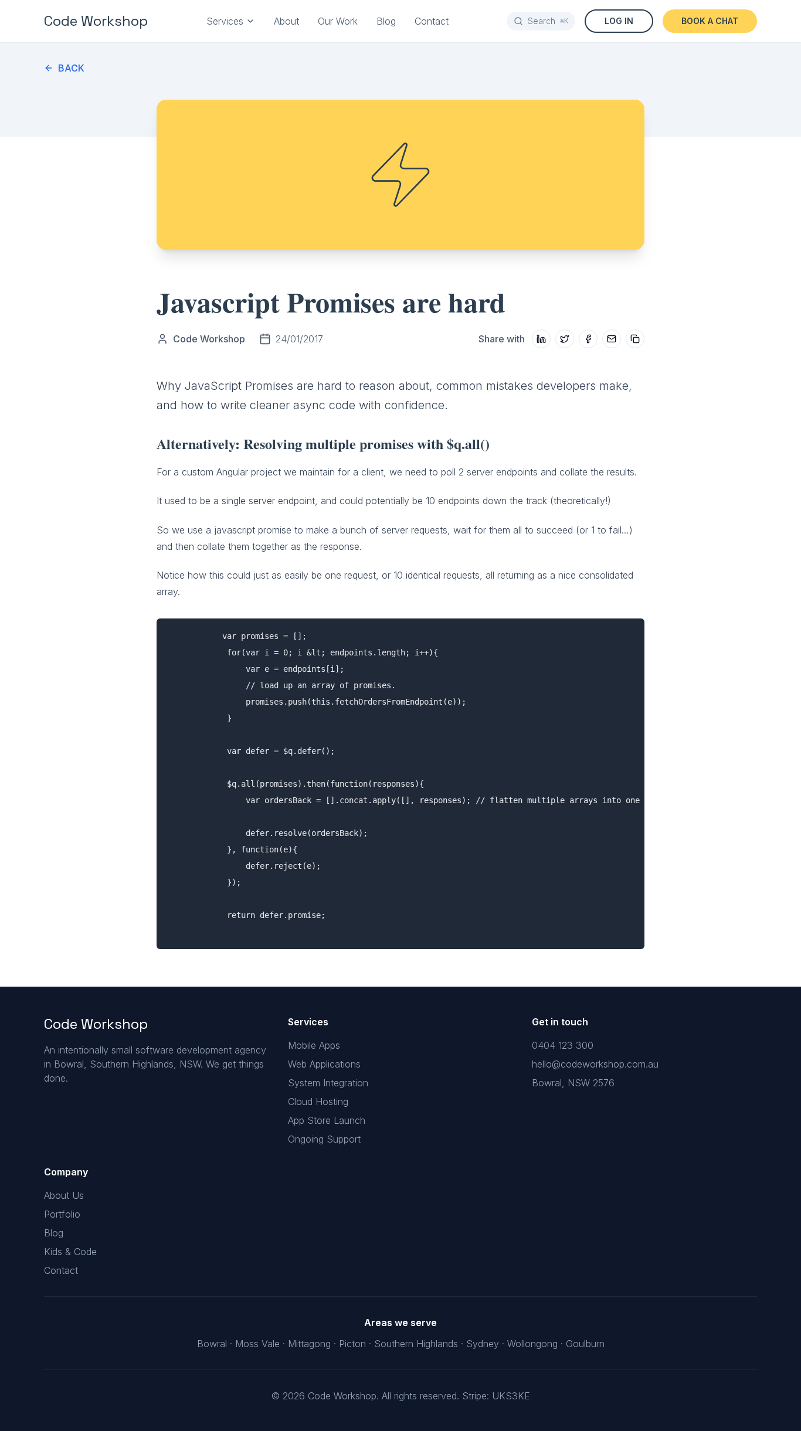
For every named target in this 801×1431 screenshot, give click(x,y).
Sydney (482, 1344)
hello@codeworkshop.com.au (595, 1064)
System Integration (328, 1083)
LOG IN (619, 21)
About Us (64, 1195)
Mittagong (309, 1344)
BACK (71, 68)
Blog (386, 21)
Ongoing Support (324, 1139)
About (286, 21)
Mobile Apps (314, 1045)
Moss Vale (257, 1344)
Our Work (338, 21)
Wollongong (532, 1344)
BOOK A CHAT (709, 21)
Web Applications (324, 1064)
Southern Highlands (416, 1344)
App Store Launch (326, 1120)
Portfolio (62, 1214)
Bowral (212, 1344)
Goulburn (585, 1344)
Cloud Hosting (318, 1101)
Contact (432, 21)
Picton (352, 1344)
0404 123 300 (562, 1045)
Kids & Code (70, 1251)
